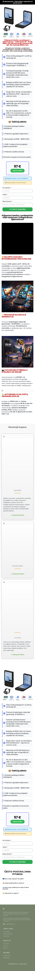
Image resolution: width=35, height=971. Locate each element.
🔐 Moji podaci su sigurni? (11, 893)
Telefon (4, 194)
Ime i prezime (6, 188)
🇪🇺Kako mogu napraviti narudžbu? (13, 879)
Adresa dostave (7, 201)
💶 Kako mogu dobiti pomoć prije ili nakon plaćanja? (16, 888)
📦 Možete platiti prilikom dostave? (13, 883)
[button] (17, 878)
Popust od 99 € (17, 170)
